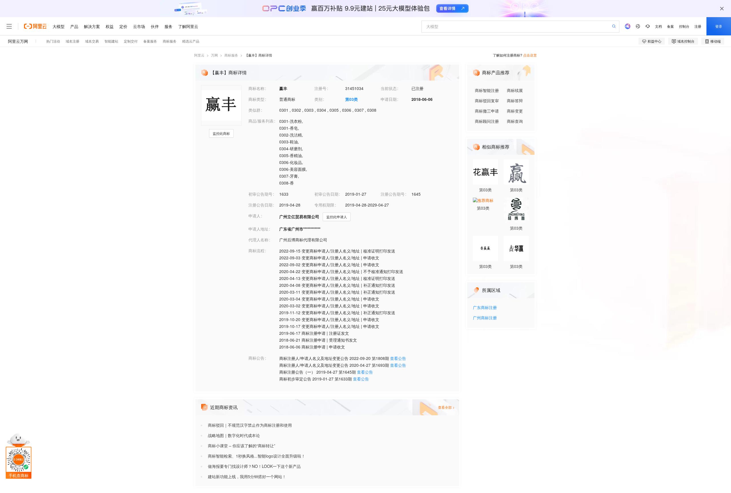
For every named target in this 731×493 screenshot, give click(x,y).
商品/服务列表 (261, 121)
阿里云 (199, 55)
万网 (214, 55)
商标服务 (231, 55)
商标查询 (515, 121)
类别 (318, 99)
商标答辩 (515, 100)
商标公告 (256, 358)
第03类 (351, 99)
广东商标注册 (485, 308)
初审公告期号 (260, 194)
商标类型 (256, 99)
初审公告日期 (326, 194)
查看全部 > (446, 407)
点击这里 (530, 55)
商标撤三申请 (487, 111)
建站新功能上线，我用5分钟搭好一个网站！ (247, 476)
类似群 (254, 110)
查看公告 (398, 358)
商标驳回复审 (487, 100)
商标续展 (515, 90)
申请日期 (389, 99)
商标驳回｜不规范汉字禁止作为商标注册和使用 (250, 425)
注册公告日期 (260, 205)
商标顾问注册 (487, 121)
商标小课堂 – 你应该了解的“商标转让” (241, 445)
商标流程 (256, 250)
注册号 (320, 88)
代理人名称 (258, 240)
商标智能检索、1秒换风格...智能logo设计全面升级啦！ (256, 456)
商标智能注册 (487, 90)
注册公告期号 (393, 194)
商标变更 (515, 111)
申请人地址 (258, 229)
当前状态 (389, 88)
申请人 (254, 216)
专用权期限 (324, 205)
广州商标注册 (485, 318)
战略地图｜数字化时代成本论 (234, 435)
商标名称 (256, 88)
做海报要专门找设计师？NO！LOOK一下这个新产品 (254, 466)
